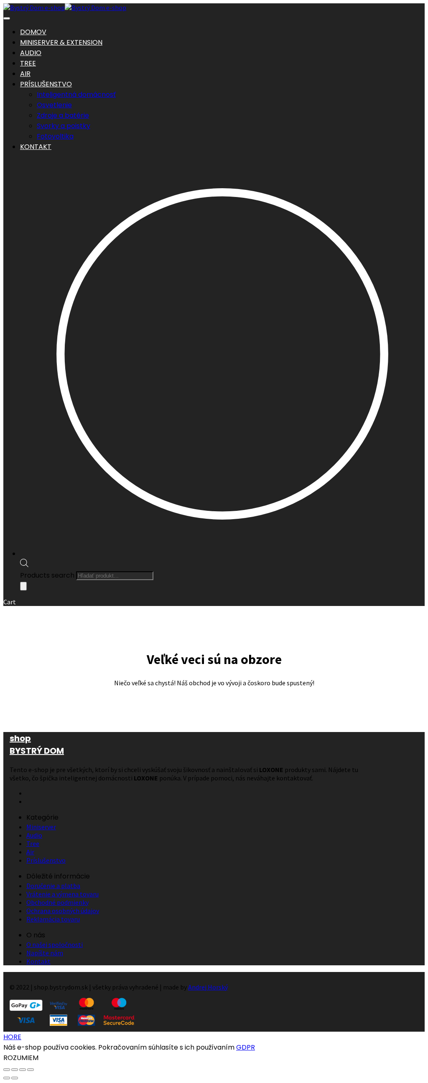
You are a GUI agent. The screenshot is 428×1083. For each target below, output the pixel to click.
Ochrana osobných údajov (62, 910)
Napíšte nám (44, 953)
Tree (32, 843)
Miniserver (41, 827)
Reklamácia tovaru (53, 919)
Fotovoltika (55, 136)
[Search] (23, 586)
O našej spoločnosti (54, 944)
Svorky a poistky (63, 126)
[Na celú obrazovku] (14, 1069)
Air (30, 852)
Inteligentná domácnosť (76, 94)
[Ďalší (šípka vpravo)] (14, 1078)
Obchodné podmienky (57, 902)
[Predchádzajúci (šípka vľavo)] (6, 1078)
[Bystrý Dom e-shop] (34, 7)
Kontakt (38, 961)
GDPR (245, 1047)
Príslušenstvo (46, 860)
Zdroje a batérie (63, 115)
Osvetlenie (54, 105)
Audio (34, 835)
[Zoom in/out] (6, 1069)
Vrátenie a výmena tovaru (62, 894)
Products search (47, 575)
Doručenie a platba (53, 885)
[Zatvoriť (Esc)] (30, 1069)
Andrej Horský (208, 987)
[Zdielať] (22, 1069)
